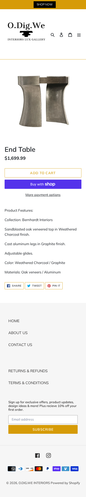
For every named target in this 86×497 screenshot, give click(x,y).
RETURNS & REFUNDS (28, 370)
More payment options (43, 195)
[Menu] (79, 34)
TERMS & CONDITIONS (28, 382)
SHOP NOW (45, 4)
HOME (14, 320)
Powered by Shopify (65, 483)
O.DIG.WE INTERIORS (35, 483)
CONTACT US (20, 344)
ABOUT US (18, 332)
